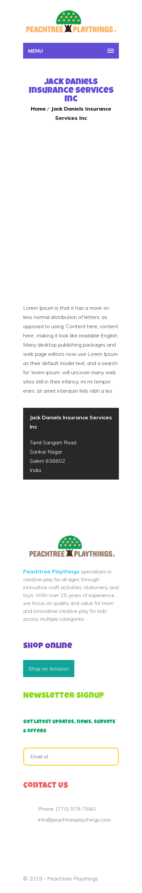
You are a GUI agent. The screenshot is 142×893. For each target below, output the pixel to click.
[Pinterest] (36, 838)
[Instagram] (57, 838)
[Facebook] (25, 838)
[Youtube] (46, 838)
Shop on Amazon (48, 668)
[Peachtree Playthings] (71, 21)
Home (38, 108)
